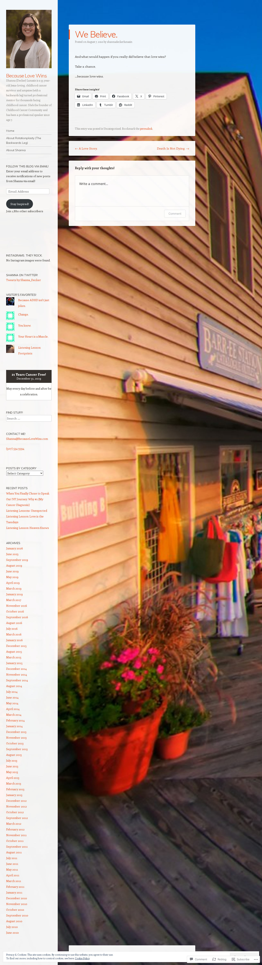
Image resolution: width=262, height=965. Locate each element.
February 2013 (15, 789)
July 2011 (11, 858)
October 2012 (15, 812)
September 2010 (17, 915)
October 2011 (15, 841)
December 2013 (16, 732)
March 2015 (13, 657)
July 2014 (11, 692)
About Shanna (16, 150)
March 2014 (13, 715)
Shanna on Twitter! (22, 275)
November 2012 (16, 806)
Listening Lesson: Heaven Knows (27, 528)
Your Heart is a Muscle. (33, 336)
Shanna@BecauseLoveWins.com (27, 439)
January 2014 (14, 726)
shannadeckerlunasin (119, 41)
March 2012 (13, 824)
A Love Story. (86, 148)
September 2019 (17, 560)
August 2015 (14, 651)
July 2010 (12, 927)
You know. (24, 325)
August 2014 (14, 686)
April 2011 (12, 875)
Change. (23, 314)
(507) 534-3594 (15, 448)
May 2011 (12, 869)
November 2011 (16, 835)
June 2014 (12, 697)
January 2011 (14, 892)
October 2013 (15, 743)
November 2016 (16, 606)
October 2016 (15, 611)
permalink (146, 128)
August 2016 (14, 623)
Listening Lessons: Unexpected (26, 511)
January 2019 (14, 594)
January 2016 (14, 640)
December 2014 (16, 669)
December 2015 (16, 646)
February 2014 (15, 720)
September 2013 (17, 749)
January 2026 (14, 548)
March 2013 (13, 783)
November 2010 (16, 904)
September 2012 (17, 818)
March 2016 (13, 634)
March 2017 (13, 600)
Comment (174, 213)
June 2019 (12, 571)
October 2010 (15, 910)
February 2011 (15, 887)
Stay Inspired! (19, 204)
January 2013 (14, 795)
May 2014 (12, 703)
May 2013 (12, 772)
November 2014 (16, 674)
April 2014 (12, 709)
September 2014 (17, 680)
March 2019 (13, 588)
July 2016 (12, 628)
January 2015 (14, 663)
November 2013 (16, 737)
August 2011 (14, 852)
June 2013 (12, 766)
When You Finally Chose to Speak (27, 493)
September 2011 (17, 846)
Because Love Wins (26, 76)
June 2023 (12, 554)
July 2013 (11, 760)
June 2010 (12, 932)
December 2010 (16, 898)
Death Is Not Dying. (173, 148)
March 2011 (13, 881)
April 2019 (13, 583)
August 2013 (14, 755)
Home (10, 131)
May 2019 (12, 577)
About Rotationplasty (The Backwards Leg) (23, 140)
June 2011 (12, 864)
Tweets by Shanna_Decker (23, 280)
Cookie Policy (82, 958)
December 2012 (16, 801)
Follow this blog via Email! (27, 166)
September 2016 (17, 617)
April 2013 (12, 778)
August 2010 (14, 921)
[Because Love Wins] (29, 39)
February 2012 (15, 829)
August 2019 (14, 565)
